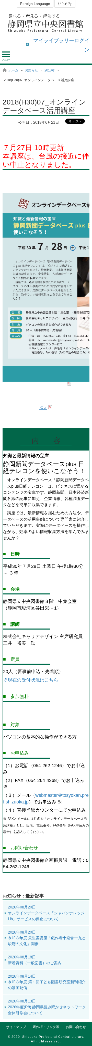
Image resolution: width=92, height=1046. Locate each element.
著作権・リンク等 (46, 1027)
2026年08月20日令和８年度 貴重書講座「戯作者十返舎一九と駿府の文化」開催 (47, 938)
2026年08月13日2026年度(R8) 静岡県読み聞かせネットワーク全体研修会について (47, 1007)
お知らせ (31, 70)
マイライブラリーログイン (61, 45)
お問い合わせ (76, 1027)
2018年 (49, 70)
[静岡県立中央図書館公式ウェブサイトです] (46, 23)
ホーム (13, 70)
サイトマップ (16, 1027)
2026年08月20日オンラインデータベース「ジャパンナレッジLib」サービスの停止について (46, 913)
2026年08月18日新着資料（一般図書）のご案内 (35, 960)
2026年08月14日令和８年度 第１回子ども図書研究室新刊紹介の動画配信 (47, 982)
